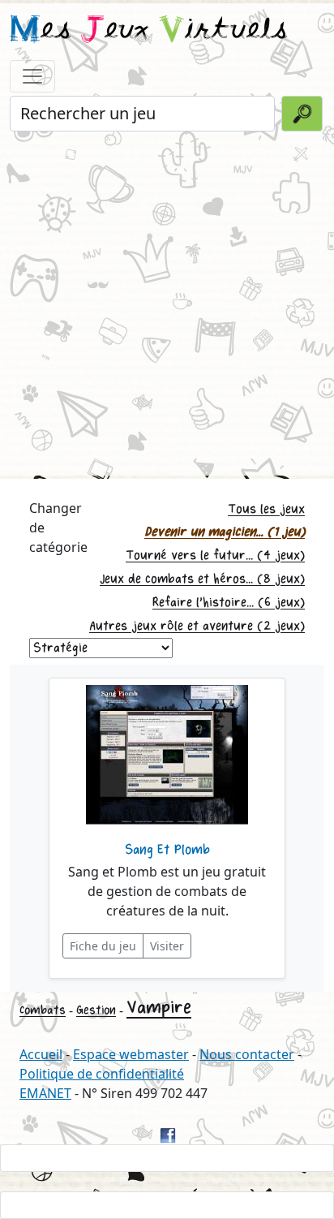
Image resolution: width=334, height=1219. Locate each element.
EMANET (45, 1093)
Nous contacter (246, 1054)
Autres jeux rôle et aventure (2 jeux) (197, 626)
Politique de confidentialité (101, 1074)
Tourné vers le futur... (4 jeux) (215, 555)
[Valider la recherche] (302, 113)
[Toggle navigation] (32, 76)
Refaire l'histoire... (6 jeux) (228, 602)
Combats (42, 1010)
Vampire (158, 1007)
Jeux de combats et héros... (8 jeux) (202, 579)
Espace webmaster (131, 1054)
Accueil (40, 1054)
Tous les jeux (266, 509)
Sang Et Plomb (167, 850)
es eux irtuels (149, 31)
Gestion (96, 1010)
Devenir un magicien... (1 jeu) (224, 532)
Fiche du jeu (103, 946)
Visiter (167, 946)
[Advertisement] (167, 302)
